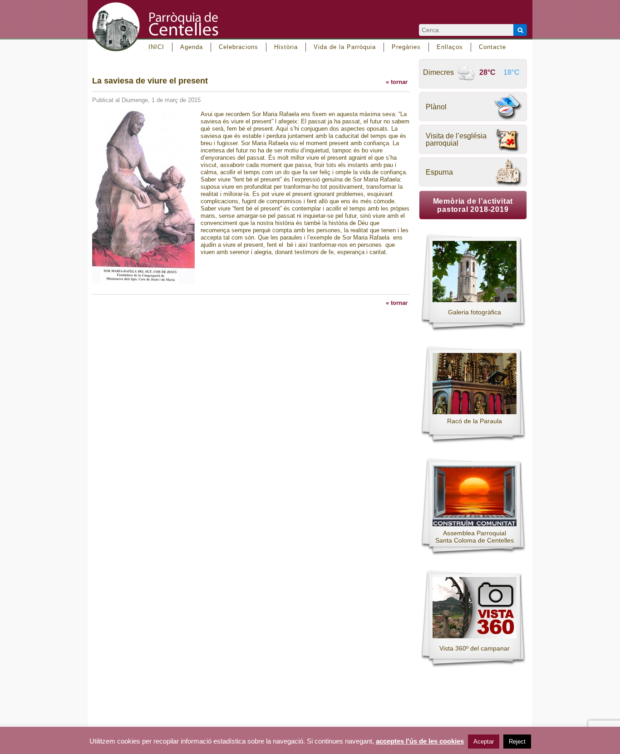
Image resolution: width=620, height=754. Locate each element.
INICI (156, 47)
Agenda (191, 47)
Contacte (492, 47)
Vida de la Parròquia (345, 47)
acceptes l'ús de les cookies (420, 741)
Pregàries (406, 47)
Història (286, 47)
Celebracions (238, 47)
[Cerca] (520, 30)
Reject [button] (517, 741)
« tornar (397, 81)
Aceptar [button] (483, 741)
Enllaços (450, 47)
